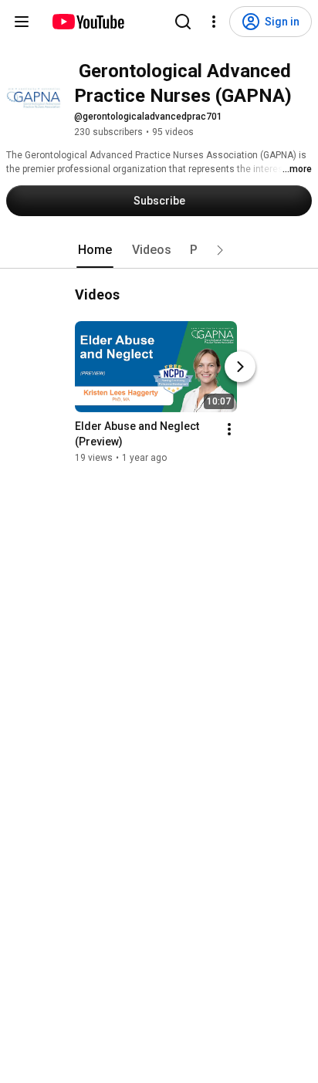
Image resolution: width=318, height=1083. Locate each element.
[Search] (183, 21)
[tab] (94, 250)
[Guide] (21, 21)
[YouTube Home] (87, 21)
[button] (219, 250)
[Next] (240, 366)
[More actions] (229, 429)
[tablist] (159, 250)
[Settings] (214, 21)
